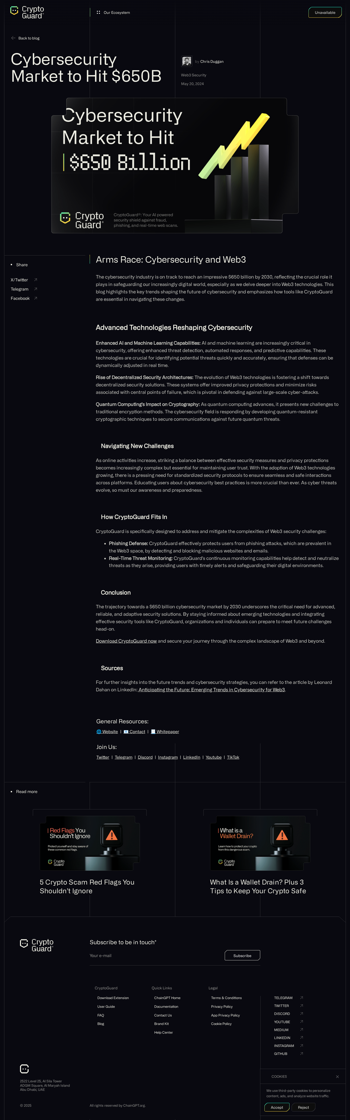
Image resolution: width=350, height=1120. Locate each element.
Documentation (166, 1006)
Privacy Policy (222, 1006)
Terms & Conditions (226, 998)
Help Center (163, 1032)
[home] (27, 12)
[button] (113, 12)
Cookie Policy (221, 1023)
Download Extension (113, 998)
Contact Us (163, 1015)
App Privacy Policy (225, 1015)
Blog (100, 1023)
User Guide (106, 1006)
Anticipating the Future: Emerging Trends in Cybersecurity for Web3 (211, 689)
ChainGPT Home (167, 998)
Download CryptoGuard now (126, 640)
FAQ (100, 1015)
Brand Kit (161, 1023)
